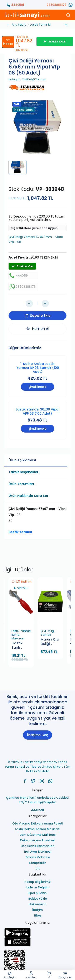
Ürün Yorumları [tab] (21, 483)
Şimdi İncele (37, 387)
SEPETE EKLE (57, 41)
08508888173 (56, 4)
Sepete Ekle (40, 315)
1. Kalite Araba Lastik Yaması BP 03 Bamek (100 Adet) (37, 367)
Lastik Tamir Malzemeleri (48, 24)
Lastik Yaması (20, 532)
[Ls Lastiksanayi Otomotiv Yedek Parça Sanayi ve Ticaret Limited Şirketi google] (37, 932)
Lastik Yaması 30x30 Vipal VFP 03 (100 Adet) (37, 411)
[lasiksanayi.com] (24, 781)
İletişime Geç (37, 735)
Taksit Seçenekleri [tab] (24, 472)
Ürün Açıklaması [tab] (22, 460)
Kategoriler (65, 977)
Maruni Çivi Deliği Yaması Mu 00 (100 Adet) (50, 642)
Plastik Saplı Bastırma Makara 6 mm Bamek (21, 645)
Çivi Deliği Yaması (33, 79)
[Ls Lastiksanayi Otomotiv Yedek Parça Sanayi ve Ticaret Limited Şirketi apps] (37, 941)
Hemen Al (40, 328)
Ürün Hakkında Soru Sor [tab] (29, 495)
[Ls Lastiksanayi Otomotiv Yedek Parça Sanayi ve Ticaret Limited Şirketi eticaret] (37, 962)
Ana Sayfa (10, 977)
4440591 (17, 4)
